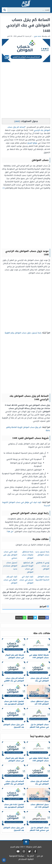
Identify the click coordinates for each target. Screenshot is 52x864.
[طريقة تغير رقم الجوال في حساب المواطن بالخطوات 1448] (13, 645)
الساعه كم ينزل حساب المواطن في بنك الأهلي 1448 (14, 681)
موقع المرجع (32, 143)
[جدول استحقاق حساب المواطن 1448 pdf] (38, 692)
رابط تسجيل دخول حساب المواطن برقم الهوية (23, 332)
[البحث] (4, 9)
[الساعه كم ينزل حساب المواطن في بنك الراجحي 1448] (38, 669)
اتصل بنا (30, 856)
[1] (4, 188)
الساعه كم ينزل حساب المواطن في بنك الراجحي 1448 (39, 681)
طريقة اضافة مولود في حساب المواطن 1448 (39, 656)
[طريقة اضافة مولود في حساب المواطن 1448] (38, 645)
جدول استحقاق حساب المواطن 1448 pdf (39, 702)
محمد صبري (37, 36)
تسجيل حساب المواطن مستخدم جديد (10, 566)
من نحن (40, 856)
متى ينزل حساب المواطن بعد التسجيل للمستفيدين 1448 (13, 727)
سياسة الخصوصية (16, 856)
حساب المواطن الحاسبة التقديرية (42, 578)
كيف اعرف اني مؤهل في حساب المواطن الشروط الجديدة (26, 504)
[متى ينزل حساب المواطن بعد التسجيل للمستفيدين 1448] (13, 715)
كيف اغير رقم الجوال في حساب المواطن (10, 580)
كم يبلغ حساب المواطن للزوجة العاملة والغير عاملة (28, 429)
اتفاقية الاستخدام (26, 859)
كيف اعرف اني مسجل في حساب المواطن (26, 580)
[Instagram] (24, 852)
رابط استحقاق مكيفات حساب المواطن (27, 555)
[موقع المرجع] (26, 3)
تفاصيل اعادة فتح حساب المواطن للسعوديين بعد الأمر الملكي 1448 (14, 704)
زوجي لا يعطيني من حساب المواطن (42, 566)
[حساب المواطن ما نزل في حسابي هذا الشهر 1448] (38, 715)
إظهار (17, 121)
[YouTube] (18, 852)
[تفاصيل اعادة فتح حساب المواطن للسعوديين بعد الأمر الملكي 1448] (13, 692)
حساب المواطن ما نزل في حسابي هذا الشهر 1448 (39, 727)
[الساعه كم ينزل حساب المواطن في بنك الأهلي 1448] (13, 669)
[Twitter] (29, 852)
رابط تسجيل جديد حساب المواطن (42, 553)
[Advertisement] (26, 91)
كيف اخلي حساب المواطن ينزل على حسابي (10, 555)
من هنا (10, 531)
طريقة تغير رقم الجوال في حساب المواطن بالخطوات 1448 (14, 657)
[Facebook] (35, 852)
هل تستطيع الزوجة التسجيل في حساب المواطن (27, 567)
